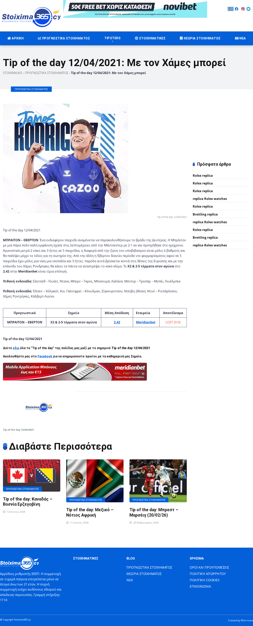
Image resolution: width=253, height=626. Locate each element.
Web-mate (247, 620)
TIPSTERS (112, 38)
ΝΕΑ (242, 38)
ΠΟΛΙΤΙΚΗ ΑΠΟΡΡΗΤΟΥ (208, 574)
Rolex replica (203, 175)
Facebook (45, 356)
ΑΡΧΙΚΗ (18, 38)
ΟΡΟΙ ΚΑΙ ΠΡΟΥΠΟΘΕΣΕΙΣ (209, 567)
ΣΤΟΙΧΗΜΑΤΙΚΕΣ (152, 38)
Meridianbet (145, 322)
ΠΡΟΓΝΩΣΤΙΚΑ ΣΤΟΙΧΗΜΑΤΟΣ (66, 38)
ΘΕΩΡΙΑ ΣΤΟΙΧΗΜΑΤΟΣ (202, 38)
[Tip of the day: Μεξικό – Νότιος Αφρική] (95, 481)
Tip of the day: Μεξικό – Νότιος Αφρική (89, 512)
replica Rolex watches (210, 199)
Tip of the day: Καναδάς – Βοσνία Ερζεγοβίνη (27, 502)
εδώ (16, 348)
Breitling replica (205, 214)
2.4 (116, 322)
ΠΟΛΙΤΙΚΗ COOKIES (205, 580)
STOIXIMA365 (12, 73)
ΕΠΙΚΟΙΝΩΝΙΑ (200, 586)
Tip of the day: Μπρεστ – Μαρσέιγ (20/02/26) (153, 512)
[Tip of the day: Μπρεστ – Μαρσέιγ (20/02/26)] (158, 481)
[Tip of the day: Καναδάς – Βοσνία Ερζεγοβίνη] (31, 475)
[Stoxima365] (31, 16)
